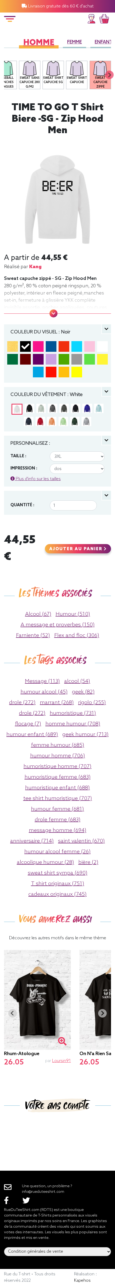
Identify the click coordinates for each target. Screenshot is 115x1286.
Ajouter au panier (76, 549)
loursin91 (61, 1060)
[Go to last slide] (12, 1013)
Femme (74, 42)
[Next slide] (109, 75)
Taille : (18, 456)
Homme (38, 43)
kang (35, 267)
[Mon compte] (91, 18)
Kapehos (82, 1280)
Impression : (23, 468)
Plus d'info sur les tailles (38, 478)
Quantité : (22, 505)
